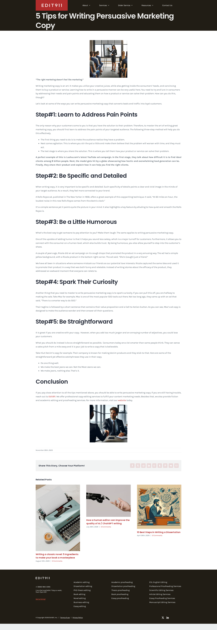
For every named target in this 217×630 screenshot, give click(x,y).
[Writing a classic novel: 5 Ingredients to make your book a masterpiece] (58, 518)
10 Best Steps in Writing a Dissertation (158, 532)
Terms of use (65, 617)
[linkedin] (168, 617)
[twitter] (163, 617)
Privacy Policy (78, 617)
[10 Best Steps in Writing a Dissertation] (159, 507)
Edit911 (52, 396)
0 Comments (57, 561)
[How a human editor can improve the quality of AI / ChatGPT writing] (108, 501)
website (122, 400)
